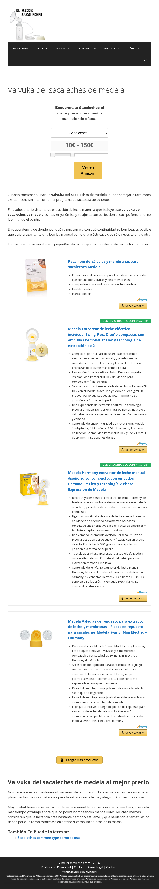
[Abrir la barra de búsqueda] (145, 60)
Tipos (40, 48)
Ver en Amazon (88, 170)
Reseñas (110, 48)
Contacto (112, 867)
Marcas (61, 48)
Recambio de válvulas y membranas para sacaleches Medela (103, 264)
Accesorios (85, 48)
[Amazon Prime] (142, 299)
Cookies (79, 867)
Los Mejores (20, 48)
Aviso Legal (95, 867)
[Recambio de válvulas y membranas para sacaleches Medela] (36, 278)
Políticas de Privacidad (56, 867)
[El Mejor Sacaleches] (27, 25)
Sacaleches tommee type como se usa (49, 837)
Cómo (132, 48)
